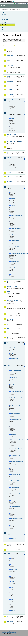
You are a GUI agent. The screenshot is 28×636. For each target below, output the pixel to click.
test (8, 549)
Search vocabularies (8, 45)
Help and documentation (7, 12)
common (9, 89)
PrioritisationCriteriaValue (13, 480)
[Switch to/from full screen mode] (19, 3)
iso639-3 (13, 426)
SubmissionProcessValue (13, 518)
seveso (9, 544)
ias (8, 187)
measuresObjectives (13, 228)
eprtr (8, 113)
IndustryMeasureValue (13, 419)
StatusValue (13, 513)
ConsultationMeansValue (13, 391)
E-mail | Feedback (6, 631)
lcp (8, 337)
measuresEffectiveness (13, 215)
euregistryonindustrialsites (11, 141)
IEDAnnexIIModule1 (11, 286)
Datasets (4, 14)
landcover (10, 319)
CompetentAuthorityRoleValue (13, 384)
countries (13, 162)
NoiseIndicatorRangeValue (13, 448)
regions (13, 353)
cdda (8, 85)
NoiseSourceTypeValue (13, 468)
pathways (13, 234)
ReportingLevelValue (13, 493)
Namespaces (5, 29)
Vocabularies (5, 24)
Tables (3, 17)
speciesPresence (13, 261)
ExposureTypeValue (13, 413)
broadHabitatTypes (13, 347)
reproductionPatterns (13, 246)
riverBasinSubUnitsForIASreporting (13, 253)
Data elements (5, 19)
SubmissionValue (13, 525)
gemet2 (9, 172)
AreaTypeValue (13, 377)
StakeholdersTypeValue (13, 506)
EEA (8, 1)
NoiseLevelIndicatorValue (13, 461)
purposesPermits (13, 240)
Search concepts (19, 45)
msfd (8, 342)
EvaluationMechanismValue (13, 397)
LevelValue (13, 434)
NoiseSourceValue (13, 474)
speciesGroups (13, 358)
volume (13, 610)
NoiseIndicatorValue (13, 455)
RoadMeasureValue (13, 500)
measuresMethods (13, 222)
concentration (13, 569)
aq (8, 50)
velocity (13, 604)
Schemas (4, 22)
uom (8, 553)
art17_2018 (10, 76)
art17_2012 (10, 71)
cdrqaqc (13, 198)
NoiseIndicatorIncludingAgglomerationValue (13, 439)
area (12, 564)
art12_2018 (10, 60)
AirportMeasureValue (13, 370)
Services (4, 27)
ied (8, 281)
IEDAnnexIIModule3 (11, 292)
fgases (9, 157)
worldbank (10, 621)
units (12, 274)
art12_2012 (10, 55)
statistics (13, 592)
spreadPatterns (13, 267)
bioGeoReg (13, 192)
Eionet (7, 9)
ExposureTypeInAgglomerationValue (13, 405)
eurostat (9, 147)
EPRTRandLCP (11, 135)
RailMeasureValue (13, 487)
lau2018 (9, 332)
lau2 (8, 328)
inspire (9, 313)
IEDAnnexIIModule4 (11, 300)
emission (13, 576)
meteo (12, 587)
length (12, 581)
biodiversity (10, 81)
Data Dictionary (12, 9)
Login (17, 3)
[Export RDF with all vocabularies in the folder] (24, 101)
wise (8, 616)
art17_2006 (10, 65)
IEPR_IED (10, 307)
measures (13, 210)
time (12, 599)
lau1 (8, 324)
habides (9, 181)
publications (10, 533)
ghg (8, 176)
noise (8, 365)
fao (8, 152)
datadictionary (11, 94)
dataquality (10, 99)
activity (12, 118)
